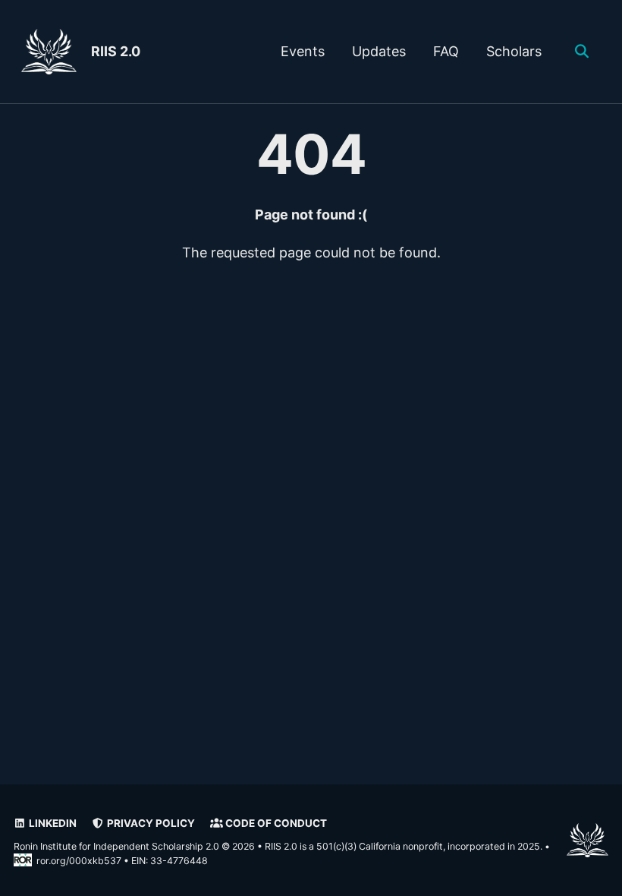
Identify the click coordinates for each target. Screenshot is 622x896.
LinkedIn (52, 823)
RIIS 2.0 (115, 51)
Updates (379, 51)
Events (303, 51)
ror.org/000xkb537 (79, 860)
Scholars (514, 51)
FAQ (446, 51)
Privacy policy (150, 823)
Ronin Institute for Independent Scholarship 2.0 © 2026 (134, 846)
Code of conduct (275, 823)
